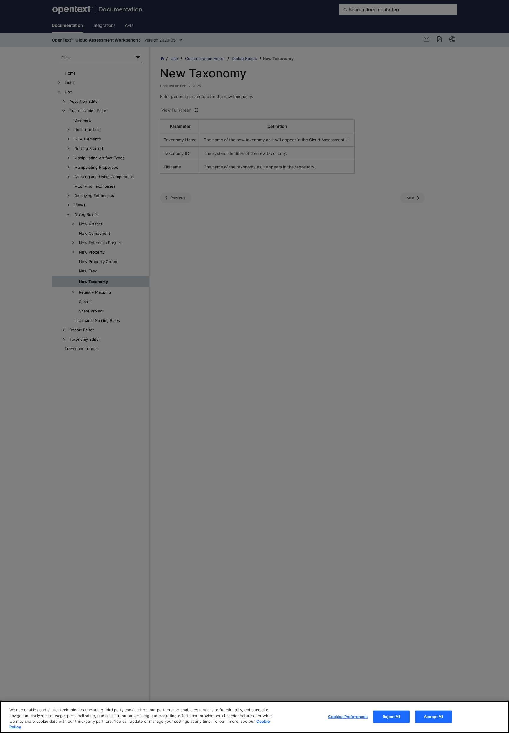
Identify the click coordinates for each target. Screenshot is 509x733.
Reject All (391, 716)
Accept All (433, 716)
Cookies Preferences (348, 716)
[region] (254, 717)
